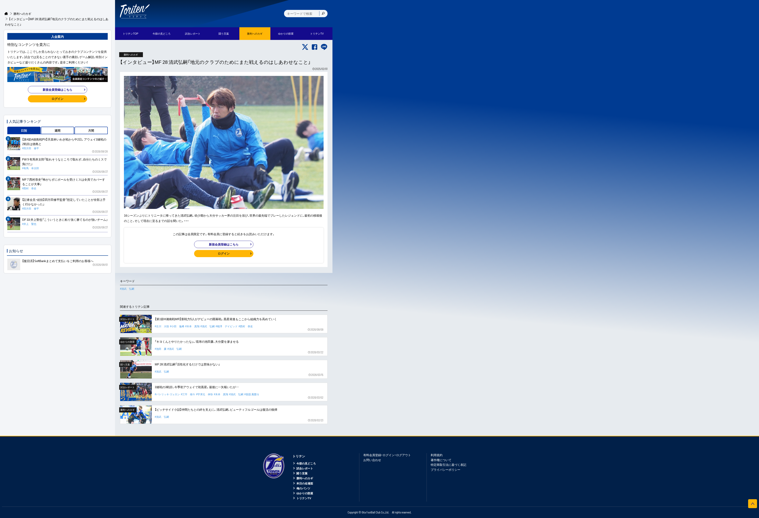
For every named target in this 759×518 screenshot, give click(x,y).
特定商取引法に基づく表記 (448, 464)
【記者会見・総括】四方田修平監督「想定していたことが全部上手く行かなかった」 (64, 201)
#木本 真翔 (192, 326)
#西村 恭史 (246, 326)
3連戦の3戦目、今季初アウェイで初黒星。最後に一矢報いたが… (197, 387)
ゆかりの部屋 (304, 493)
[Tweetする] (305, 47)
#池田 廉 (160, 349)
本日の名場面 (304, 483)
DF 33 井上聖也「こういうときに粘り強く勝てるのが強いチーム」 (65, 219)
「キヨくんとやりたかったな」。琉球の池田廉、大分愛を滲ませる (197, 341)
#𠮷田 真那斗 (251, 394)
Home (6, 13)
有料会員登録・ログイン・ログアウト (387, 455)
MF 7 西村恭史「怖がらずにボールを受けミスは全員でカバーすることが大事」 (63, 181)
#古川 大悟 (162, 326)
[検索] (323, 13)
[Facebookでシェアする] (314, 47)
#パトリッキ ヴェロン (167, 394)
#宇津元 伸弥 (204, 394)
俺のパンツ (303, 488)
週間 (57, 130)
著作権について (441, 460)
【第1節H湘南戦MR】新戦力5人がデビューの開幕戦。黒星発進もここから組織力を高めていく (216, 319)
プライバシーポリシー (445, 469)
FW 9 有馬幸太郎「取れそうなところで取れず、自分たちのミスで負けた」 (64, 161)
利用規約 (437, 455)
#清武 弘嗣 (127, 289)
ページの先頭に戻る (752, 503)
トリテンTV (303, 498)
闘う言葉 (224, 33)
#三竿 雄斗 (188, 394)
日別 (24, 130)
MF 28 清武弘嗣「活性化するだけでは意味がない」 (187, 364)
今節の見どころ (306, 463)
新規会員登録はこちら (224, 244)
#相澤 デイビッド (227, 326)
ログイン (224, 253)
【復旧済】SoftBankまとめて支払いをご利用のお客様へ (57, 261)
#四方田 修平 (30, 148)
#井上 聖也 (29, 224)
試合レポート (304, 468)
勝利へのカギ (22, 13)
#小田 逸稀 (177, 326)
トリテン (299, 456)
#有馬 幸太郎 (30, 168)
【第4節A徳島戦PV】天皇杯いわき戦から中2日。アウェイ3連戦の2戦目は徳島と (64, 141)
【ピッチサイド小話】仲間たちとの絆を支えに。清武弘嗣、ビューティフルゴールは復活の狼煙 (216, 409)
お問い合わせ (372, 460)
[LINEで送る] (324, 47)
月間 (91, 130)
